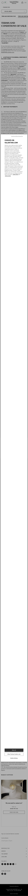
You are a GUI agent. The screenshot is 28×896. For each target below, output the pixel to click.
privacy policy (8, 175)
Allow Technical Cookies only (14, 754)
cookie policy (15, 174)
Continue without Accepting (17, 136)
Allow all (14, 750)
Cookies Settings (14, 758)
